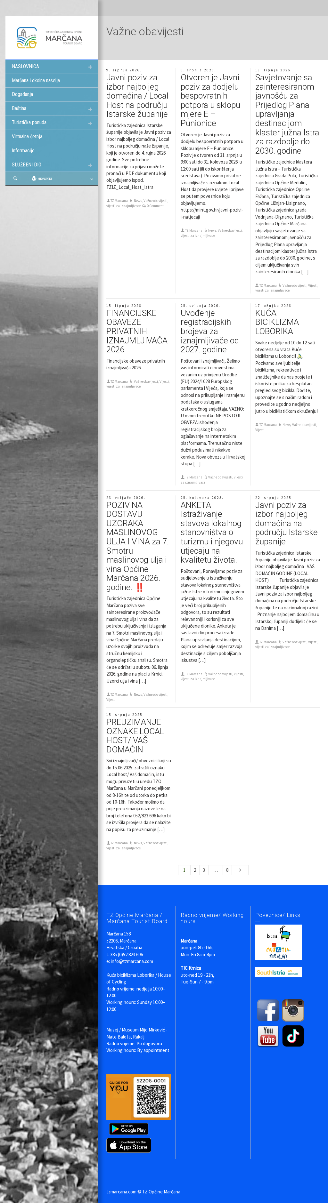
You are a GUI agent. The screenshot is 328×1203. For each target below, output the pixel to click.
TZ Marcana (119, 200)
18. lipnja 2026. (273, 70)
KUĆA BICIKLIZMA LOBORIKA (277, 322)
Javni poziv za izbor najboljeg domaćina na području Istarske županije (286, 523)
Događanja (22, 94)
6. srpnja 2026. (198, 70)
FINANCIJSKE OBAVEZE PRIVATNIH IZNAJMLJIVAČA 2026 (137, 331)
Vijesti (312, 285)
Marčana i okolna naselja (36, 80)
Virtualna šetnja (27, 136)
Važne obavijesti (156, 200)
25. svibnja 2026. (201, 305)
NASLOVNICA (25, 66)
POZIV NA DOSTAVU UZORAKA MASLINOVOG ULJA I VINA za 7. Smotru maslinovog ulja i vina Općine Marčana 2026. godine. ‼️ (137, 546)
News (138, 200)
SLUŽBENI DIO (26, 165)
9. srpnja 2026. (124, 70)
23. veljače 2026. (126, 497)
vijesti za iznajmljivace (123, 206)
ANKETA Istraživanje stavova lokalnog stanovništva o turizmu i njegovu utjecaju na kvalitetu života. (212, 532)
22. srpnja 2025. (274, 497)
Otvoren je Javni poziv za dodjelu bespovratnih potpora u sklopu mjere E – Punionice (210, 100)
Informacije (23, 151)
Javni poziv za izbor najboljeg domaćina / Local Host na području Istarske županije (137, 96)
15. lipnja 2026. (125, 305)
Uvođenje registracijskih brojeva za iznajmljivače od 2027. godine (210, 331)
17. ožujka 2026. (274, 305)
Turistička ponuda (29, 122)
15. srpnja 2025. (125, 714)
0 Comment (155, 206)
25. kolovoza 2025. (202, 497)
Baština (19, 108)
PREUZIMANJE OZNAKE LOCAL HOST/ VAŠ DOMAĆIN (135, 735)
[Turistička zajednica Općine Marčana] (52, 37)
